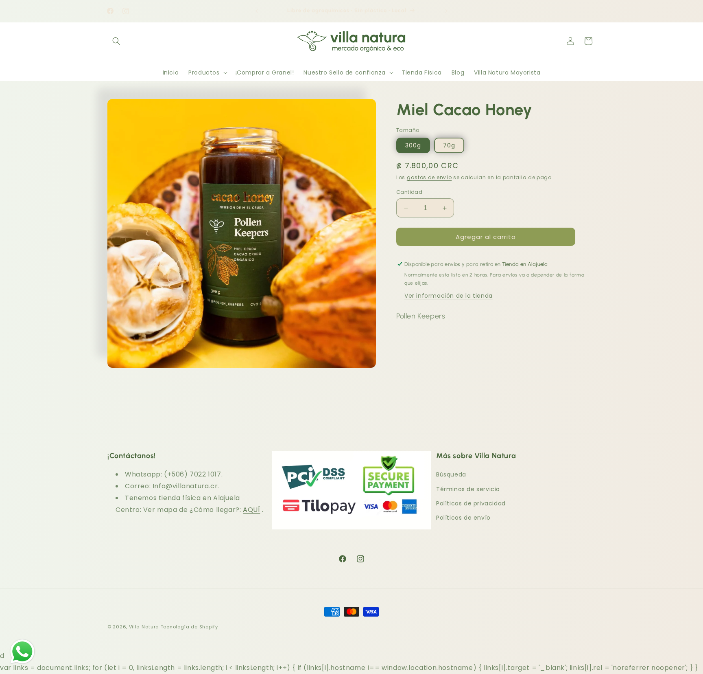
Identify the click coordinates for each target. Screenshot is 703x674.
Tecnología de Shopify (189, 627)
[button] (116, 41)
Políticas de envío (463, 518)
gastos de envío (429, 177)
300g (413, 145)
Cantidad (409, 192)
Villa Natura (144, 627)
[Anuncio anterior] (257, 11)
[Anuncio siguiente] (446, 11)
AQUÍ (251, 509)
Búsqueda (451, 474)
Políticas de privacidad (471, 503)
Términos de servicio (468, 489)
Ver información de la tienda (448, 296)
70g (449, 145)
